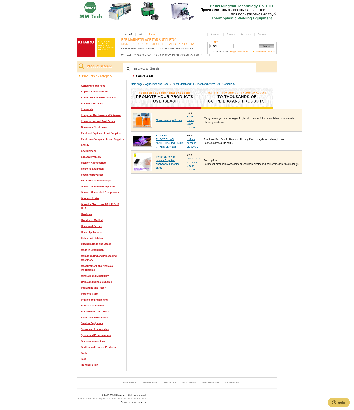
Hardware (86, 214)
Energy (85, 145)
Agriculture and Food (93, 85)
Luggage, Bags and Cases (96, 244)
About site (215, 34)
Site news (129, 382)
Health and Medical (92, 220)
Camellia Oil (229, 84)
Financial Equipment (92, 168)
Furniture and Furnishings (96, 180)
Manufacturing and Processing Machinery (99, 258)
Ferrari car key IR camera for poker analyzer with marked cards (168, 162)
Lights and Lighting (92, 238)
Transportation (89, 365)
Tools (84, 353)
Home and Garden (91, 226)
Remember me (220, 51)
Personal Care (89, 293)
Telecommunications (93, 341)
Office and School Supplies (96, 282)
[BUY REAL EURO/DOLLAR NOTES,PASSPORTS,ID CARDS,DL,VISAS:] (142, 145)
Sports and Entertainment (96, 335)
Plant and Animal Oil (208, 84)
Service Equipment (92, 323)
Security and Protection (94, 317)
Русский (128, 34)
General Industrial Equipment (98, 186)
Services (231, 34)
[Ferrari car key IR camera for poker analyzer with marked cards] (142, 170)
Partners (189, 382)
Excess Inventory (91, 157)
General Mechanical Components (100, 192)
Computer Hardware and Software (101, 115)
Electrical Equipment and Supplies (101, 133)
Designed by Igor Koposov (133, 402)
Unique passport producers (192, 142)
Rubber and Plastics (92, 305)
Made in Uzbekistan (92, 250)
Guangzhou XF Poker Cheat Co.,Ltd (193, 164)
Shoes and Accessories (95, 329)
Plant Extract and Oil (183, 84)
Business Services (92, 103)
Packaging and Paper (93, 287)
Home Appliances (91, 232)
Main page (137, 84)
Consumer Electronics (94, 127)
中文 (141, 34)
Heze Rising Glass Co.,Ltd (191, 122)
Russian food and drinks (95, 311)
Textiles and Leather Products (98, 347)
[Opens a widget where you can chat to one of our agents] (338, 403)
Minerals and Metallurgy (95, 276)
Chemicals (87, 109)
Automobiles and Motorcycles (98, 97)
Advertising (246, 34)
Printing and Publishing (94, 299)
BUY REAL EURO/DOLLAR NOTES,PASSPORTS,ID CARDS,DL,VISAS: (169, 141)
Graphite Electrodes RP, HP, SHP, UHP (100, 206)
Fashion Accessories (93, 162)
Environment (88, 151)
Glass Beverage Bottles (169, 120)
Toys (83, 359)
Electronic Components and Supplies (102, 139)
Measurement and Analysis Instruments (97, 268)
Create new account (265, 51)
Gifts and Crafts (90, 198)
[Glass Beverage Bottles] (142, 126)
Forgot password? (239, 51)
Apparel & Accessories (94, 91)
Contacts (262, 34)
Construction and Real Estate (98, 121)
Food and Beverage (92, 174)
